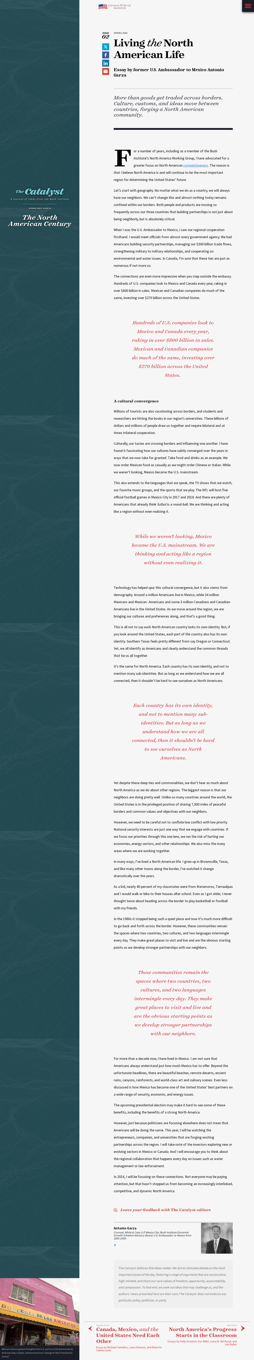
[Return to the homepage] (40, 195)
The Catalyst (165, 1210)
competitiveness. (196, 165)
